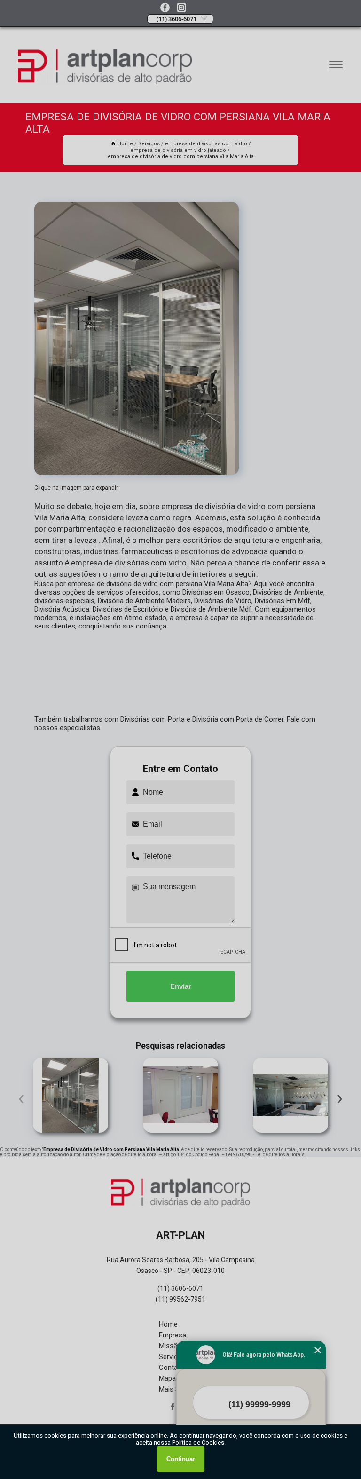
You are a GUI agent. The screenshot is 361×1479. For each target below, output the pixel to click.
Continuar (180, 1459)
